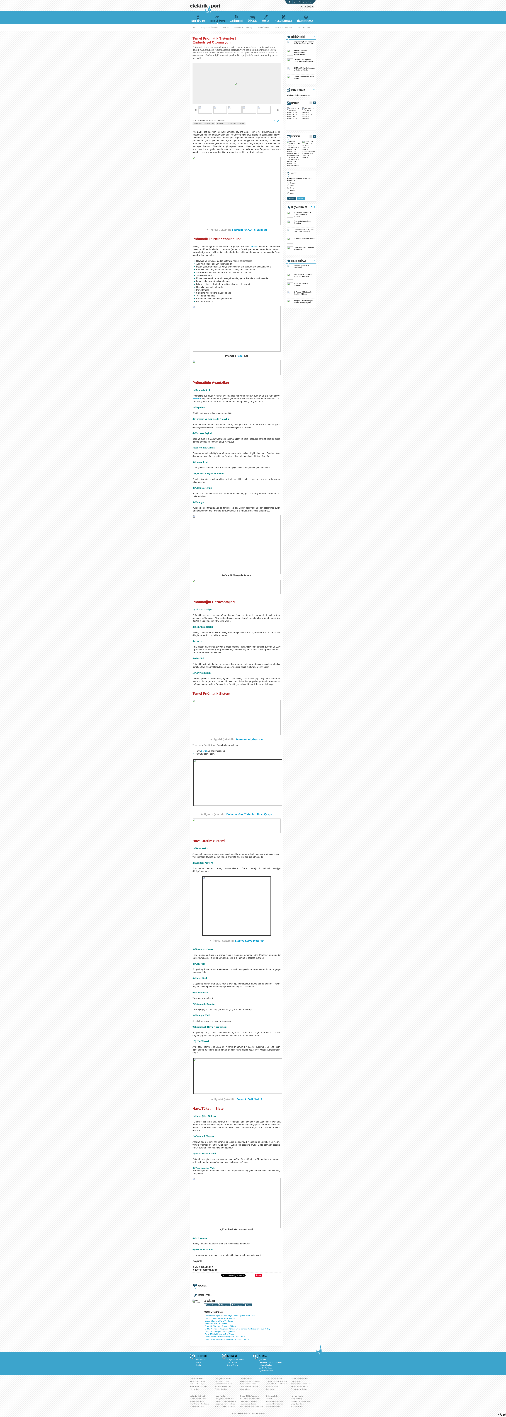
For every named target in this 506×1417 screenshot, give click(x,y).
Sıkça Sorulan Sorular (235, 1359)
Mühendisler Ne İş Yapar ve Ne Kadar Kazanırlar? (304, 231)
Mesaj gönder (238, 1305)
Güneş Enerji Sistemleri (198, 1386)
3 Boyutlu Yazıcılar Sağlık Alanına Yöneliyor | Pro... (303, 302)
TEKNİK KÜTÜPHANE (217, 21)
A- (275, 121)
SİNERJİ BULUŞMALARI (306, 21)
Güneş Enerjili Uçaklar (223, 1378)
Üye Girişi (308, 2)
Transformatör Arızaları (248, 1401)
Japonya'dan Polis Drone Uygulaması (219, 1321)
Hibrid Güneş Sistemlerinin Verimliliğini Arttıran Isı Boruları (227, 1339)
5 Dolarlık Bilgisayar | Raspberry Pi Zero (220, 1326)
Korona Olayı (270, 1389)
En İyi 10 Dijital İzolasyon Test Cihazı (219, 1334)
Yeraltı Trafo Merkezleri (223, 1386)
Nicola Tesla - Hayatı (197, 1384)
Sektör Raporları (303, 27)
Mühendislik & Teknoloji (243, 27)
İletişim (198, 1365)
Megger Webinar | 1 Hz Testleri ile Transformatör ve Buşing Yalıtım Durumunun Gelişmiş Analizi (293, 160)
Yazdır (249, 1305)
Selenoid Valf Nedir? (249, 1099)
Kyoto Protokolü (220, 1396)
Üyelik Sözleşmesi (266, 1371)
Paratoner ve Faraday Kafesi (301, 1401)
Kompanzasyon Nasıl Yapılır (250, 1381)
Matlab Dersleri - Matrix (198, 1396)
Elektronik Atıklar (221, 1389)
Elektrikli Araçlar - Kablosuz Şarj (277, 1384)
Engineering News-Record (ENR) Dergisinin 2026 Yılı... (304, 43)
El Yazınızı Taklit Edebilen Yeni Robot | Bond (303, 293)
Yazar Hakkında (211, 1305)
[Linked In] (309, 7)
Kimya (292, 188)
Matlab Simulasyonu (197, 1406)
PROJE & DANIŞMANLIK (283, 21)
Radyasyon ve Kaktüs (298, 1389)
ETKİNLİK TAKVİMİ (298, 90)
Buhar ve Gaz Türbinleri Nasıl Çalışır (249, 814)
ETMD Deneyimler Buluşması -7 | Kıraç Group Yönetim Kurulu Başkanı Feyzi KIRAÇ (237, 1329)
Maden (292, 191)
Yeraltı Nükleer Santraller (249, 1386)
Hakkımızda (200, 1359)
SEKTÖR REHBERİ (236, 21)
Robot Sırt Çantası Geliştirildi (301, 284)
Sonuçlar (301, 198)
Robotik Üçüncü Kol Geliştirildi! (301, 267)
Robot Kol (220, 124)
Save (259, 1275)
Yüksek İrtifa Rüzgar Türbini (225, 1406)
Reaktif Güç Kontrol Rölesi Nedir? (304, 78)
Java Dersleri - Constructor (199, 1404)
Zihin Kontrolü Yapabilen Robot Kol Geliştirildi (303, 275)
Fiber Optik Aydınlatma (274, 1378)
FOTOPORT (295, 103)
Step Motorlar (245, 1389)
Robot (240, 356)
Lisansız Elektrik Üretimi (223, 1384)
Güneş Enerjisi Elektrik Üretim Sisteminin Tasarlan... (302, 214)
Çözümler (262, 1359)
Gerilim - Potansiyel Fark (299, 1378)
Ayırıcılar (269, 1398)
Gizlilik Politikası (265, 1368)
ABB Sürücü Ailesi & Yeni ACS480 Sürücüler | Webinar (308, 154)
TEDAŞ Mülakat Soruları (299, 1386)
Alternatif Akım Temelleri (274, 1404)
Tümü (194, 27)
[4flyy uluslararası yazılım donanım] (502, 1414)
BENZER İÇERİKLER (298, 260)
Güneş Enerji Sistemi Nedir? (225, 1398)
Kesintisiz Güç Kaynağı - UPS (301, 1384)
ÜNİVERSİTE (252, 21)
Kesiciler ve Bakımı (272, 1396)
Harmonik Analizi (297, 1396)
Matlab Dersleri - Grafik (198, 1398)
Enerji (292, 186)
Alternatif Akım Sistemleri (274, 1401)
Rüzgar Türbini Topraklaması (225, 1401)
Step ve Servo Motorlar (249, 940)
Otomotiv (293, 183)
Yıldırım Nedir (195, 1389)
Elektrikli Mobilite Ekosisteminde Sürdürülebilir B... (300, 52)
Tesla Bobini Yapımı (197, 1378)
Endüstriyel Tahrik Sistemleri (204, 124)
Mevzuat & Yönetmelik (283, 27)
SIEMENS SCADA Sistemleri (249, 229)
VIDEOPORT (295, 136)
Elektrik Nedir (296, 1381)
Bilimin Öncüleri (263, 27)
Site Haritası (232, 1362)
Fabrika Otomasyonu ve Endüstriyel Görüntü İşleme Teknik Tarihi (230, 1316)
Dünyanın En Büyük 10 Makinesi (307, 116)
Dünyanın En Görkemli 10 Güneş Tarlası (292, 116)
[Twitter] (305, 7)
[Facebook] (302, 7)
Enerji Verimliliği (297, 1398)
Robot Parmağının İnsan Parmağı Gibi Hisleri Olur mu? (226, 1337)
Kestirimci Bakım (297, 1406)
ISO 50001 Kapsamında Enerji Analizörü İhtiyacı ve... (304, 60)
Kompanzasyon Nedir (248, 1384)
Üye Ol (298, 2)
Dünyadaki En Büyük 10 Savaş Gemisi (220, 1331)
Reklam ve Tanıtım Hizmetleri (270, 1362)
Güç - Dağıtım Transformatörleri (251, 1406)
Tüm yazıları (225, 1305)
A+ (279, 120)
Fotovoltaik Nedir (272, 1386)
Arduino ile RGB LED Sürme (216, 1324)
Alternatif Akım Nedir (273, 1406)
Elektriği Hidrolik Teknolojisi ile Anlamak (220, 1318)
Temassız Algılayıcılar (249, 739)
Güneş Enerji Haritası (222, 1381)
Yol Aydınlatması (246, 1378)
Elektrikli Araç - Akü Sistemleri (276, 1381)
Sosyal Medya (232, 1365)
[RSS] (312, 7)
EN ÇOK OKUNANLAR (299, 207)
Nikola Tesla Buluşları (197, 1381)
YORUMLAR (202, 1285)
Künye (198, 1362)
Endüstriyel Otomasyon (236, 124)
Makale (226, 27)
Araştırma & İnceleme (209, 27)
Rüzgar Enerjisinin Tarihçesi (225, 1404)
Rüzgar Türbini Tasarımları (249, 1396)
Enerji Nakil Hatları (297, 1404)
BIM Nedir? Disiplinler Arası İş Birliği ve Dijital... (304, 69)
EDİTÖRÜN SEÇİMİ (298, 36)
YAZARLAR (266, 21)
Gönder (291, 198)
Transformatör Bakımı (248, 1404)
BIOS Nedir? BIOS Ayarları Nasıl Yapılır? (304, 248)
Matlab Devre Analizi (197, 1401)
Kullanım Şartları (265, 1365)
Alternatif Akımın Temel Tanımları (302, 222)
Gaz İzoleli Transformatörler (250, 1398)
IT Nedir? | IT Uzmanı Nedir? (304, 239)
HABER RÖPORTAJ (198, 21)
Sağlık (292, 193)
